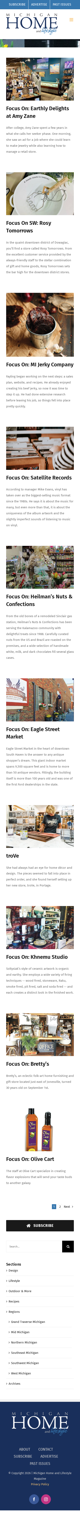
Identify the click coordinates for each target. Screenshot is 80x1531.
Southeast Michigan (24, 1353)
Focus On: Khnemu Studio (37, 957)
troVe (12, 855)
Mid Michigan (20, 1332)
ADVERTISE (49, 1456)
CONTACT (45, 1449)
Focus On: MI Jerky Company (39, 364)
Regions (14, 1312)
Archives (14, 1384)
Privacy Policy (40, 1484)
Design (13, 1270)
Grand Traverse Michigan (28, 1322)
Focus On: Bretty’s (27, 1064)
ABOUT (24, 1449)
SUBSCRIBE (23, 1456)
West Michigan (21, 1373)
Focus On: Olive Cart (30, 1159)
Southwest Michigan (25, 1363)
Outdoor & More (20, 1291)
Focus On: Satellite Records (39, 477)
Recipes (14, 1301)
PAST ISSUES (40, 1463)
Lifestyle (14, 1281)
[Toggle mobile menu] (72, 20)
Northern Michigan (24, 1342)
